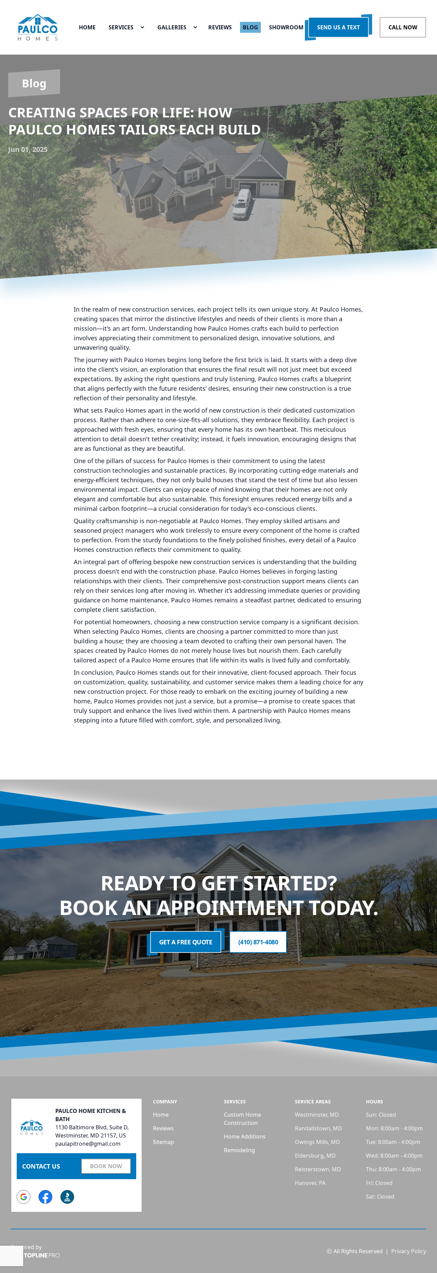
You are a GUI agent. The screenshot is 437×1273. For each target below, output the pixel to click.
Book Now (106, 1166)
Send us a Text (338, 27)
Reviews (163, 1128)
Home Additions (245, 1136)
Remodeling (239, 1150)
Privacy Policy (408, 1251)
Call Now (403, 27)
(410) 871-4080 (258, 942)
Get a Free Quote (185, 942)
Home (161, 1114)
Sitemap (163, 1142)
